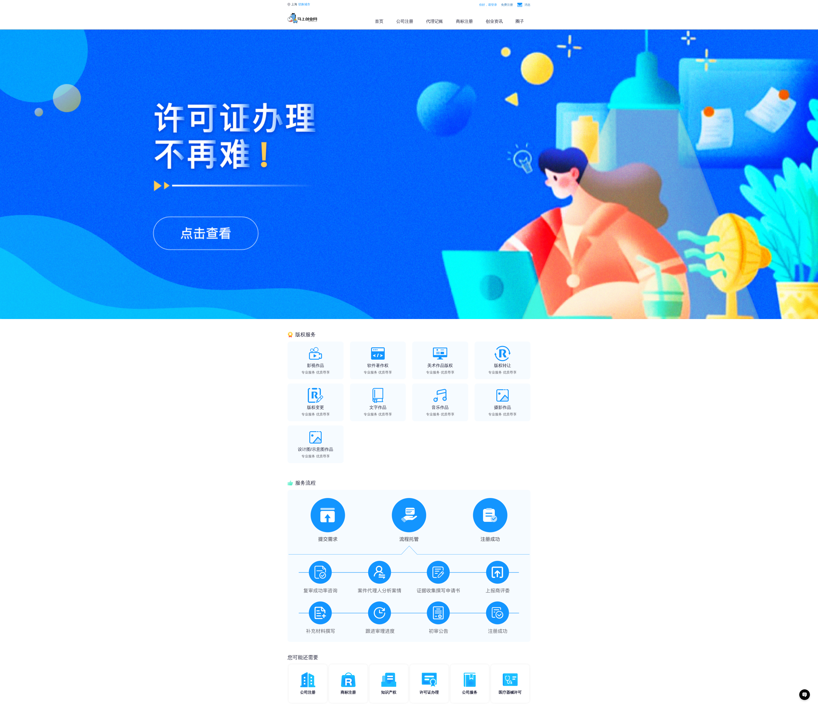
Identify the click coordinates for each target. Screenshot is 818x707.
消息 (527, 4)
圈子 (520, 21)
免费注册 (507, 4)
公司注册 (404, 21)
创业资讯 (494, 21)
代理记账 (434, 21)
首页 (379, 21)
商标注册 (464, 21)
